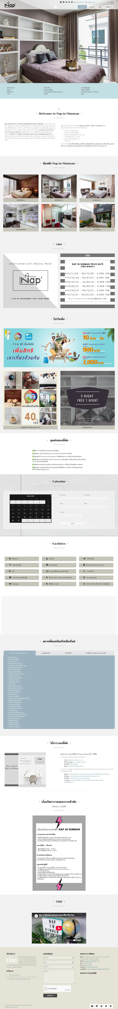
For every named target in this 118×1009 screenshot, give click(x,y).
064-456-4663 (79, 2)
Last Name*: (87, 495)
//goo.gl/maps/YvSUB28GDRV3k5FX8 (98, 969)
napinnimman (17, 1005)
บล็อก (100, 7)
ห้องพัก (9, 90)
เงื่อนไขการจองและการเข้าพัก (89, 92)
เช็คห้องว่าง (10, 92)
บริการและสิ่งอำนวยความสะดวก (53, 92)
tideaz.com (15, 1007)
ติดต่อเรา (108, 7)
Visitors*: (62, 512)
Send (72, 523)
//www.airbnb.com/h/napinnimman (80, 778)
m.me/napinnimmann (80, 762)
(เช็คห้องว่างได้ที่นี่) (59, 806)
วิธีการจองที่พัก (85, 90)
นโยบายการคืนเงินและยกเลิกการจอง (19, 979)
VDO (82, 94)
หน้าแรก (82, 7)
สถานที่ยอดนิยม (85, 88)
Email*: (86, 503)
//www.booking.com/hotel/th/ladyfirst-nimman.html (84, 776)
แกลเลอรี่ (91, 7)
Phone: (61, 503)
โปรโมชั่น (47, 88)
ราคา (8, 94)
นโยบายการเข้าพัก (14, 975)
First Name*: (63, 495)
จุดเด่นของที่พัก (48, 90)
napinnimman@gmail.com (76, 766)
